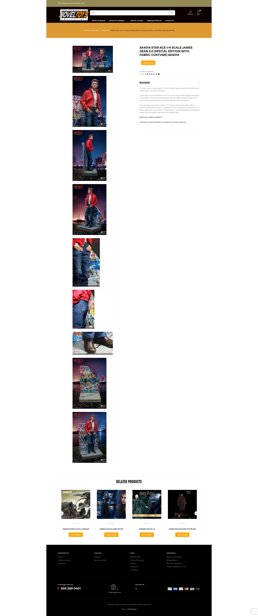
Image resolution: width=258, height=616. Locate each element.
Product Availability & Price (176, 567)
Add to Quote (148, 63)
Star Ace (150, 72)
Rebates (133, 563)
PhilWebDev (132, 609)
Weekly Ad (134, 567)
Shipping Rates (172, 560)
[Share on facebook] (145, 74)
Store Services (135, 557)
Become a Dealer (64, 560)
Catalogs (97, 557)
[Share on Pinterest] (156, 74)
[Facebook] (136, 589)
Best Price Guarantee (174, 563)
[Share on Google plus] (154, 74)
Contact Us (62, 563)
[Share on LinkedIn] (150, 74)
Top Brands (134, 570)
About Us (61, 557)
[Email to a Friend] (159, 74)
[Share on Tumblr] (152, 74)
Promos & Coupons (137, 560)
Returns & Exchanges (174, 557)
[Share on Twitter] (147, 74)
